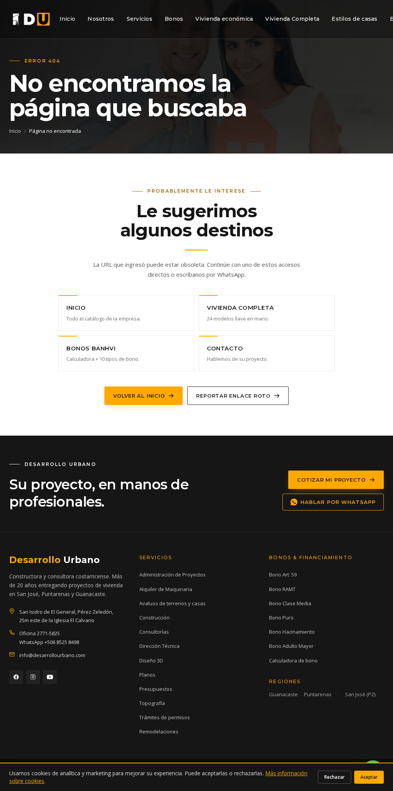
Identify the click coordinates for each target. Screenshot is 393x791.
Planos (147, 674)
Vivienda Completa (292, 18)
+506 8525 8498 (62, 642)
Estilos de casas (354, 18)
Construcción (154, 617)
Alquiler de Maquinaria (165, 589)
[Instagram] (33, 677)
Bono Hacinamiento (292, 631)
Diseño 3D (151, 660)
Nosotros (101, 18)
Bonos (174, 18)
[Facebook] (16, 677)
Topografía (152, 703)
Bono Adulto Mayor (291, 645)
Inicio (67, 18)
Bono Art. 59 (283, 574)
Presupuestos (155, 688)
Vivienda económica (224, 18)
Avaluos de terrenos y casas (172, 603)
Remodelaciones (158, 731)
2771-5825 (48, 633)
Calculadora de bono (293, 660)
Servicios (140, 18)
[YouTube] (50, 677)
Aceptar (369, 777)
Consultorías (154, 631)
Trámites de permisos (164, 717)
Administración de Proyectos (172, 574)
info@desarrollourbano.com (52, 655)
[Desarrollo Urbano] (31, 19)
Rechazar (334, 777)
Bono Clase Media (290, 603)
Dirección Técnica (159, 645)
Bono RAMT (282, 589)
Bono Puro (281, 617)
